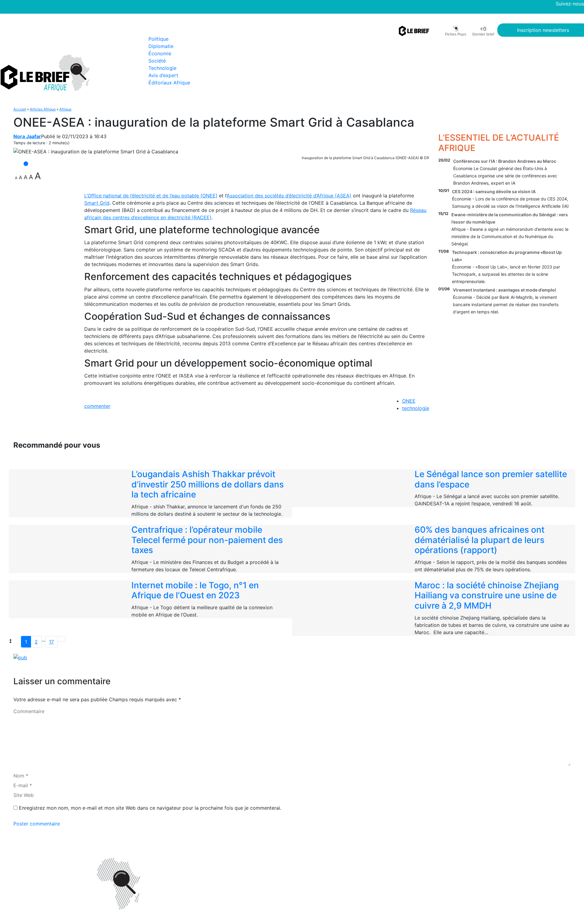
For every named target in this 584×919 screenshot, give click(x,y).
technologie (415, 408)
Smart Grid (96, 203)
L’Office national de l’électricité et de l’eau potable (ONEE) (150, 196)
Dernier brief (483, 34)
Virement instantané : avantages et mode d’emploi (504, 289)
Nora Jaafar (27, 136)
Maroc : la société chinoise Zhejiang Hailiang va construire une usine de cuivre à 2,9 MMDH (487, 595)
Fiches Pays (455, 34)
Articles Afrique (43, 109)
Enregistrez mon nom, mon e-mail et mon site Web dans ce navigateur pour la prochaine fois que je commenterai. (150, 808)
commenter (97, 406)
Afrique (65, 109)
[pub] (20, 657)
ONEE (408, 401)
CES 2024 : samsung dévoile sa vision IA (494, 191)
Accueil (19, 109)
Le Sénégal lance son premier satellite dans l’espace (491, 479)
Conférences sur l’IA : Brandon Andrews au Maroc (504, 161)
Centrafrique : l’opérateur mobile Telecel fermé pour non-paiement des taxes (207, 539)
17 (51, 642)
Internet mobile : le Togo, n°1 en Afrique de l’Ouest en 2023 (195, 590)
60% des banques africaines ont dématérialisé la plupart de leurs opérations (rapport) (479, 539)
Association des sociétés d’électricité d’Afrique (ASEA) (289, 196)
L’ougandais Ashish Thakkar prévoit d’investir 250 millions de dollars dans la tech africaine (207, 484)
